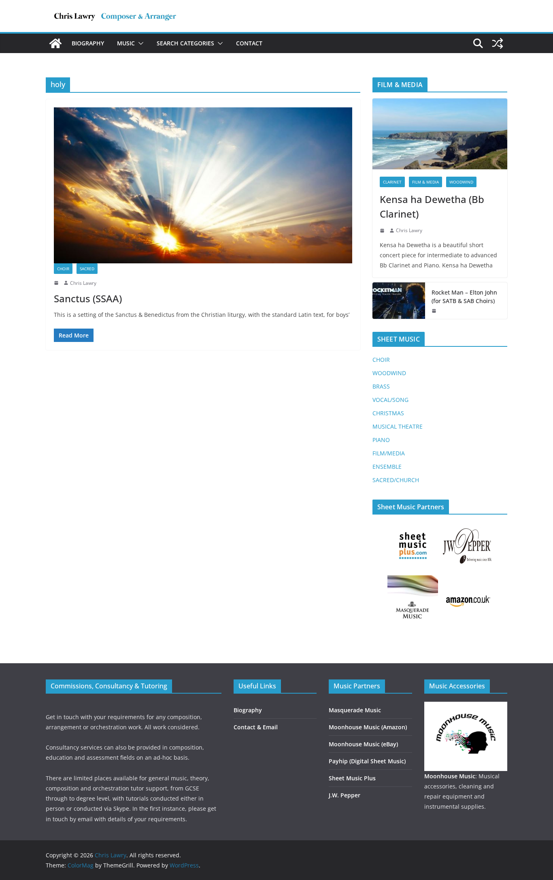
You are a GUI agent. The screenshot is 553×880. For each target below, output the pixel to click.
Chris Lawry (83, 283)
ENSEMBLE (387, 466)
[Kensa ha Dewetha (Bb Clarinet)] (439, 133)
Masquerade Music (355, 710)
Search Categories (185, 43)
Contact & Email (256, 727)
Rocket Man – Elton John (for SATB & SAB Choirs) (464, 296)
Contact (249, 43)
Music (126, 43)
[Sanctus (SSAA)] (203, 185)
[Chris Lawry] (55, 43)
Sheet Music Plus (352, 778)
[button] (139, 43)
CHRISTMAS (388, 413)
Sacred (87, 268)
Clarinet (392, 182)
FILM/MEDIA (388, 453)
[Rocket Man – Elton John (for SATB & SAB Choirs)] (398, 300)
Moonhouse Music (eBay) (363, 744)
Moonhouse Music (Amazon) (368, 727)
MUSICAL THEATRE (397, 426)
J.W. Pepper (344, 795)
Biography (88, 43)
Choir (63, 268)
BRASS (381, 386)
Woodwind (461, 182)
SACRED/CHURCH (395, 480)
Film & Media (425, 182)
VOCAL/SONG (390, 400)
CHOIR (381, 359)
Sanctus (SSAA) (88, 298)
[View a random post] (497, 43)
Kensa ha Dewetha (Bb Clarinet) (432, 206)
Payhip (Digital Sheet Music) (367, 761)
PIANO (381, 440)
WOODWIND (389, 373)
